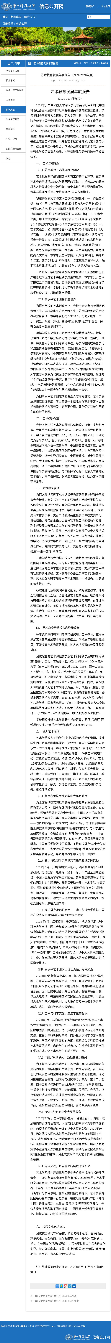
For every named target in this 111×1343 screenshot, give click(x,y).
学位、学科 (11, 139)
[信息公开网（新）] (32, 4)
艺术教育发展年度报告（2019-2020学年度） (60, 1301)
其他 (8, 158)
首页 (5, 16)
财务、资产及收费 (14, 90)
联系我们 (90, 6)
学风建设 (10, 129)
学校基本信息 (12, 71)
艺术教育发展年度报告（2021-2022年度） (59, 1296)
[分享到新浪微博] (65, 1286)
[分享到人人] (74, 1286)
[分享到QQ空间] (61, 1286)
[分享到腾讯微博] (69, 1286)
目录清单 (7, 23)
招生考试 (10, 80)
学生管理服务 (12, 119)
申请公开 (21, 23)
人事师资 (10, 100)
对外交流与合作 (13, 149)
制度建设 (16, 16)
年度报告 (29, 16)
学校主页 (105, 6)
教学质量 (10, 110)
